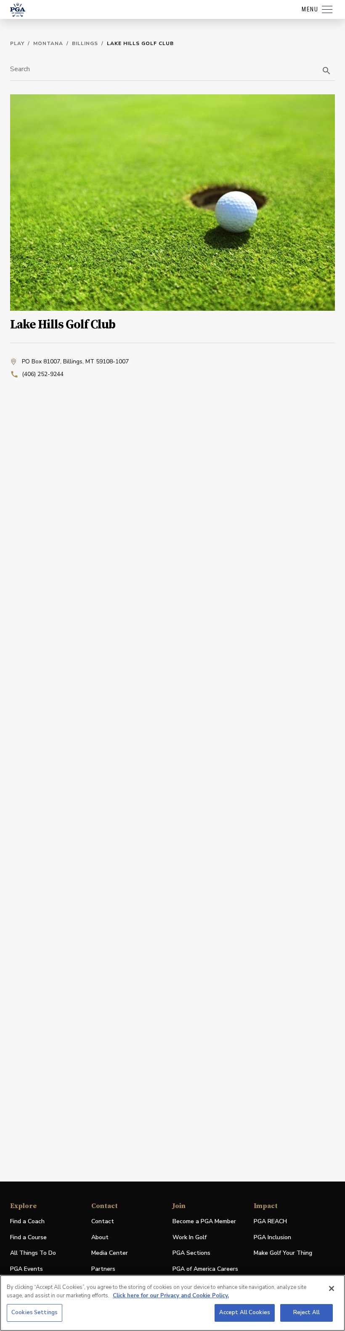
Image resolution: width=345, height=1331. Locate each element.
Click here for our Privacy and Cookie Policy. (171, 1295)
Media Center (109, 1253)
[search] (326, 70)
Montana (48, 43)
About (100, 1237)
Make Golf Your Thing (283, 1253)
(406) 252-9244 (43, 374)
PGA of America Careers (205, 1269)
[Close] (331, 1288)
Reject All (306, 1312)
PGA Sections (191, 1253)
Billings (85, 43)
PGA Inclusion (272, 1237)
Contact (102, 1221)
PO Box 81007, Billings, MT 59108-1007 (75, 361)
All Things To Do (33, 1253)
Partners (103, 1269)
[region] (172, 1303)
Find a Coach (27, 1221)
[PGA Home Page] (17, 9)
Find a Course (28, 1237)
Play (17, 43)
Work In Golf (189, 1237)
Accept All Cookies (244, 1312)
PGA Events (26, 1269)
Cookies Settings (34, 1312)
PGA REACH (270, 1221)
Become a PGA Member (204, 1221)
